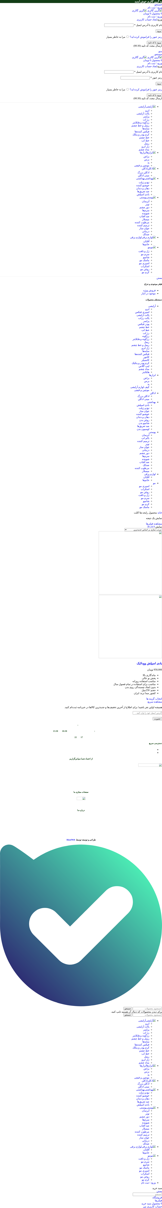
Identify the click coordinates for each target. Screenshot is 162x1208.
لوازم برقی (150, 474)
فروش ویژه (149, 290)
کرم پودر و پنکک (141, 134)
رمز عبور (156, 77)
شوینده (145, 213)
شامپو (146, 257)
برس (146, 159)
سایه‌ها (145, 128)
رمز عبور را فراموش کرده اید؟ (146, 37)
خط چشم (144, 137)
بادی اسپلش (143, 194)
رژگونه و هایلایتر (141, 122)
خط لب (145, 140)
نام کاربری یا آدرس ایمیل (148, 25)
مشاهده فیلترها (154, 523)
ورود (159, 31)
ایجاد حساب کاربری (147, 19)
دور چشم (144, 207)
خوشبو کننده (142, 185)
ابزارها (152, 375)
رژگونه (145, 336)
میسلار (145, 219)
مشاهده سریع (155, 701)
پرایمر (146, 116)
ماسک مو (144, 260)
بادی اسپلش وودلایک (149, 663)
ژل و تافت (143, 251)
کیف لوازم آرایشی (139, 387)
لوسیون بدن (143, 429)
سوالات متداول (148, 749)
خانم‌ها (146, 244)
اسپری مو (144, 263)
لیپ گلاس (144, 366)
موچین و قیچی (141, 165)
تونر (147, 204)
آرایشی (152, 306)
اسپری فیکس (142, 312)
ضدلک (146, 234)
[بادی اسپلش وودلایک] (130, 593)
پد (148, 162)
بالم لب (145, 438)
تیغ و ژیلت (144, 182)
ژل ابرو (145, 146)
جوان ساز (144, 228)
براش (146, 156)
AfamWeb (70, 840)
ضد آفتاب (144, 216)
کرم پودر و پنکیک (140, 363)
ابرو (147, 110)
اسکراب (145, 266)
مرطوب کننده (142, 222)
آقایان (146, 241)
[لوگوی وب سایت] (154, 10)
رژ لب (146, 119)
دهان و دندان (142, 188)
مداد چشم (144, 149)
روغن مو (144, 269)
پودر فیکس (143, 324)
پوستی (152, 432)
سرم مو (145, 254)
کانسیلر (145, 360)
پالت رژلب (143, 318)
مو (154, 483)
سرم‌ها (145, 210)
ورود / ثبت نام (148, 1182)
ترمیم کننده (143, 225)
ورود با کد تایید (154, 42)
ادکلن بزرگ (143, 172)
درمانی (145, 231)
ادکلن (153, 393)
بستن (159, 278)
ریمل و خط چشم (140, 125)
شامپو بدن (144, 423)
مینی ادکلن (143, 175)
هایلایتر (145, 372)
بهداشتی (151, 402)
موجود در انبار (148, 293)
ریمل (146, 143)
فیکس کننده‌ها (142, 131)
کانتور (146, 357)
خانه (159, 512)
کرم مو (145, 272)
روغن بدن (144, 420)
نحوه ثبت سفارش (146, 752)
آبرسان (145, 201)
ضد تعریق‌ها (143, 191)
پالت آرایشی (143, 113)
